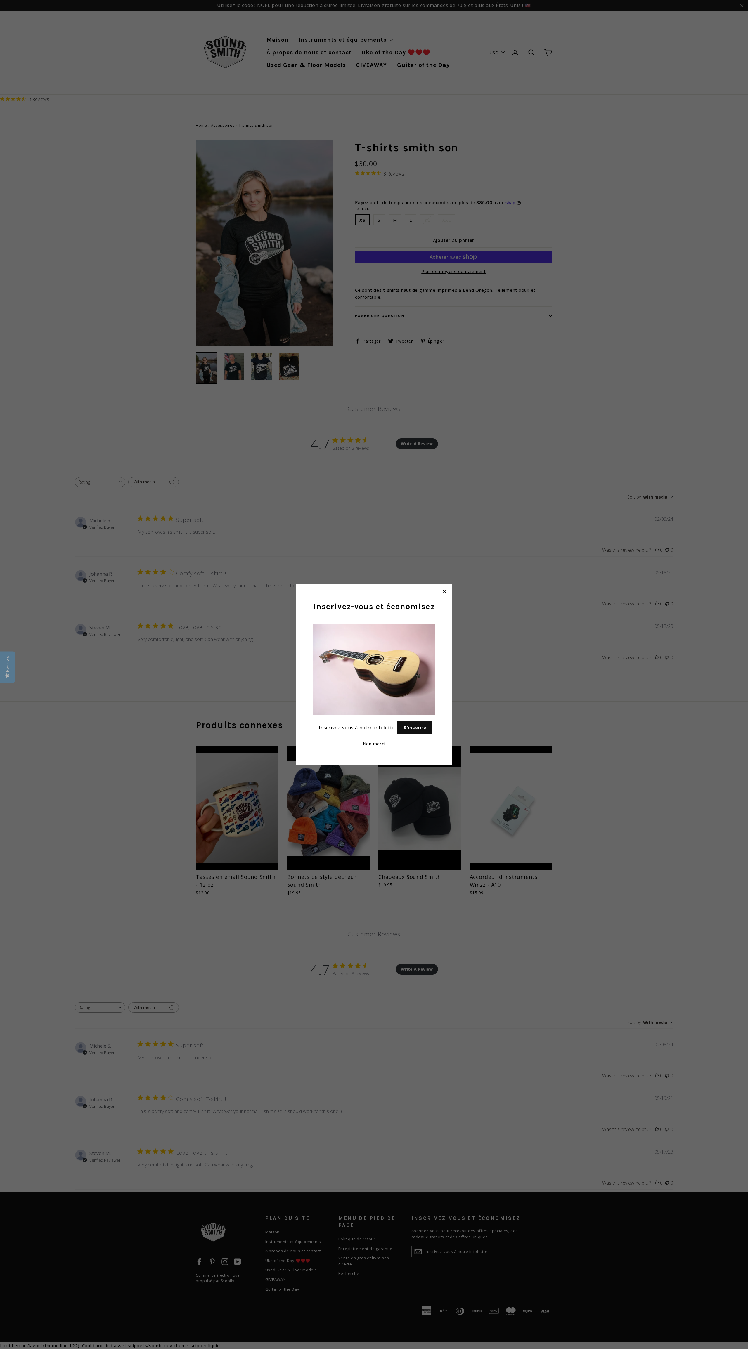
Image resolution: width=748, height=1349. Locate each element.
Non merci (374, 744)
